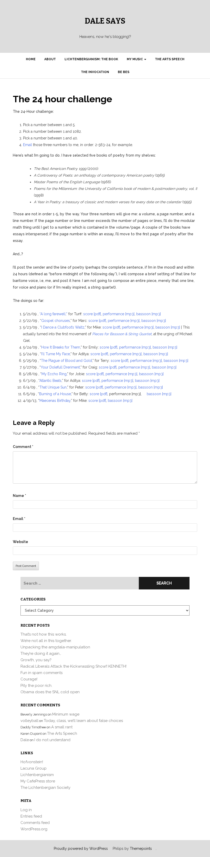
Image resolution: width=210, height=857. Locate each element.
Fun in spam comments (41, 672)
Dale (24, 740)
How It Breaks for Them (60, 347)
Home (31, 59)
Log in (26, 810)
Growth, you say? (35, 660)
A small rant (61, 727)
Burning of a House (55, 394)
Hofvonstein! (31, 762)
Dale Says (105, 21)
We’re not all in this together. (46, 640)
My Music (135, 59)
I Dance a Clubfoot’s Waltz (63, 327)
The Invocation (95, 72)
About (50, 59)
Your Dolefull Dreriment (60, 367)
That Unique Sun (53, 387)
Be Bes (123, 72)
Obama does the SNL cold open (50, 692)
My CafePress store (37, 781)
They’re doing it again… (40, 653)
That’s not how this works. (43, 634)
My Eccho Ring (54, 374)
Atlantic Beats (50, 381)
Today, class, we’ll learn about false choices (83, 720)
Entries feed (31, 816)
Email (28, 145)
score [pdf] (92, 314)
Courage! (28, 679)
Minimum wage (65, 714)
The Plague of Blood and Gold (66, 361)
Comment (23, 447)
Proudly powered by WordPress (81, 848)
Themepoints (141, 848)
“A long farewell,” (53, 314)
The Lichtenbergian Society (45, 787)
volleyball (29, 720)
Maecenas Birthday (54, 401)
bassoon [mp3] (148, 314)
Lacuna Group (33, 768)
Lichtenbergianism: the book (91, 59)
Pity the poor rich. (36, 685)
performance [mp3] (118, 314)
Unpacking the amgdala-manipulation (55, 647)
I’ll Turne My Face (55, 354)
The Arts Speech (169, 59)
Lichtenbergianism (37, 774)
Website (20, 542)
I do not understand (52, 740)
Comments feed (35, 822)
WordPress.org (33, 829)
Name (19, 496)
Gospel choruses (55, 321)
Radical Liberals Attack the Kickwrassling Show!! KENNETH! (73, 666)
